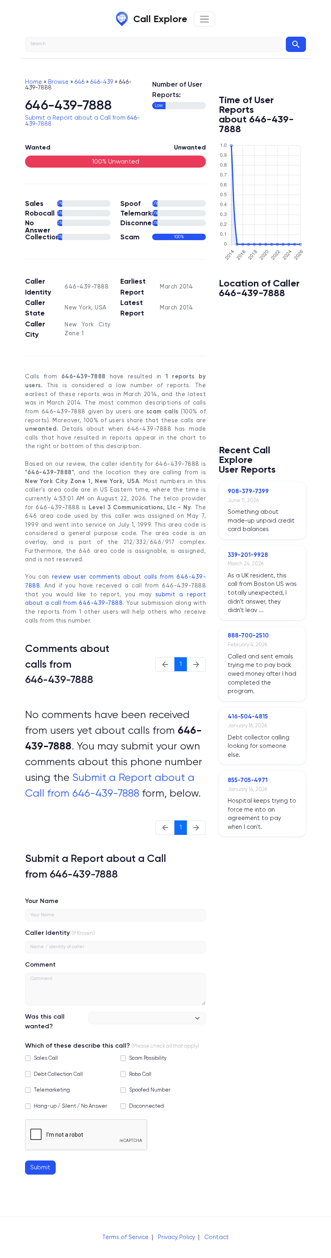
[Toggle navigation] (204, 19)
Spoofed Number (149, 1090)
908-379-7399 (248, 491)
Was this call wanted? (45, 1021)
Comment (40, 964)
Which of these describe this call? (77, 1045)
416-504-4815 (248, 716)
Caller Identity (47, 932)
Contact (216, 1237)
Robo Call (140, 1074)
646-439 (101, 82)
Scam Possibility (148, 1058)
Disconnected (146, 1106)
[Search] (296, 44)
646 (79, 82)
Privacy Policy (176, 1237)
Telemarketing (52, 1090)
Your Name (42, 901)
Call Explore (160, 19)
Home (33, 82)
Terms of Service (125, 1237)
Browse (58, 82)
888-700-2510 (248, 635)
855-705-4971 (248, 780)
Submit (40, 1167)
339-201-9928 (248, 554)
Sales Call (46, 1058)
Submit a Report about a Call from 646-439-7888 (82, 120)
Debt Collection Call (58, 1074)
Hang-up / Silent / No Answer (70, 1106)
